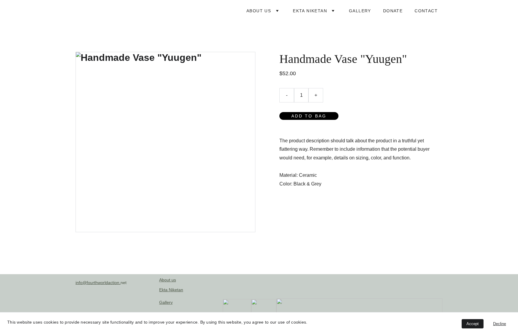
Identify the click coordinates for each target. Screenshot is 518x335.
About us (258, 10)
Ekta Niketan (310, 10)
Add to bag (308, 116)
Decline (499, 324)
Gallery (360, 10)
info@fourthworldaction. (98, 282)
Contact (426, 10)
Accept (472, 324)
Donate (393, 10)
